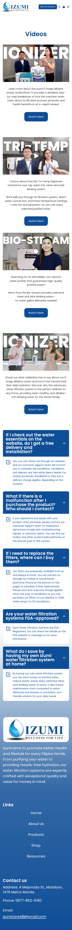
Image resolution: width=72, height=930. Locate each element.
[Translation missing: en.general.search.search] (59, 7)
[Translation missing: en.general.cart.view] (64, 7)
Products (36, 834)
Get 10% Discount (47, 6)
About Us (36, 823)
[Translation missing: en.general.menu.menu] (68, 7)
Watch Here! (36, 116)
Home (36, 812)
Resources (36, 856)
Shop (36, 845)
